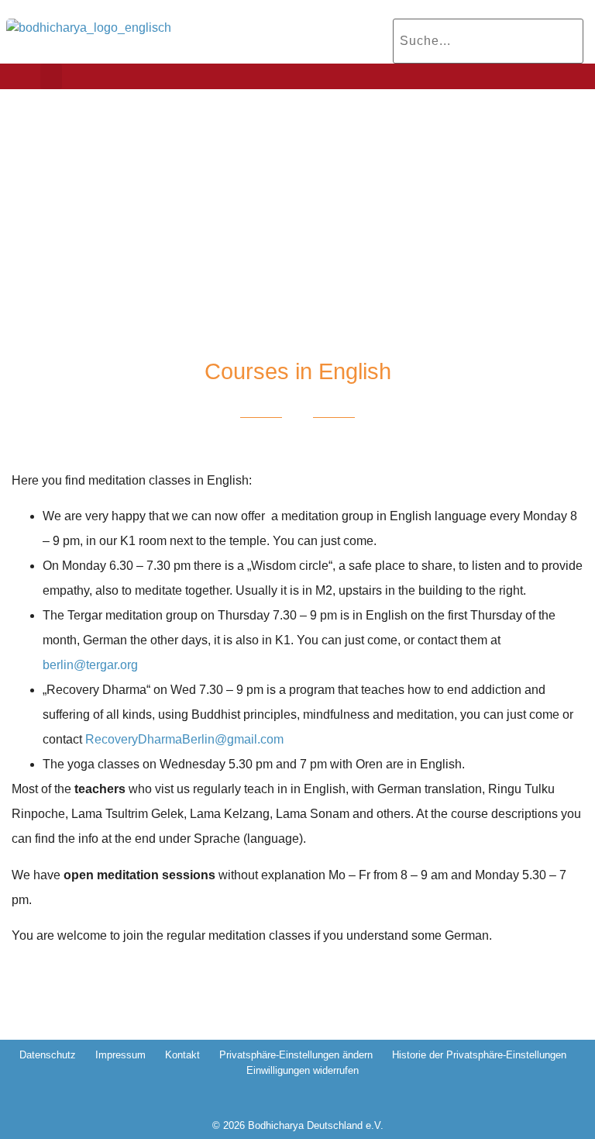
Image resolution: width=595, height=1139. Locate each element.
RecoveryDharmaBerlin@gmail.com (184, 739)
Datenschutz (47, 1055)
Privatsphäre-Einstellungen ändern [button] (296, 1055)
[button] (51, 76)
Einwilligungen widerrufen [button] (302, 1070)
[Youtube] (312, 1100)
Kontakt (182, 1055)
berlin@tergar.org (90, 664)
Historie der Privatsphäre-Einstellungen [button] (479, 1055)
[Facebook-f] (282, 1100)
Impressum (120, 1055)
